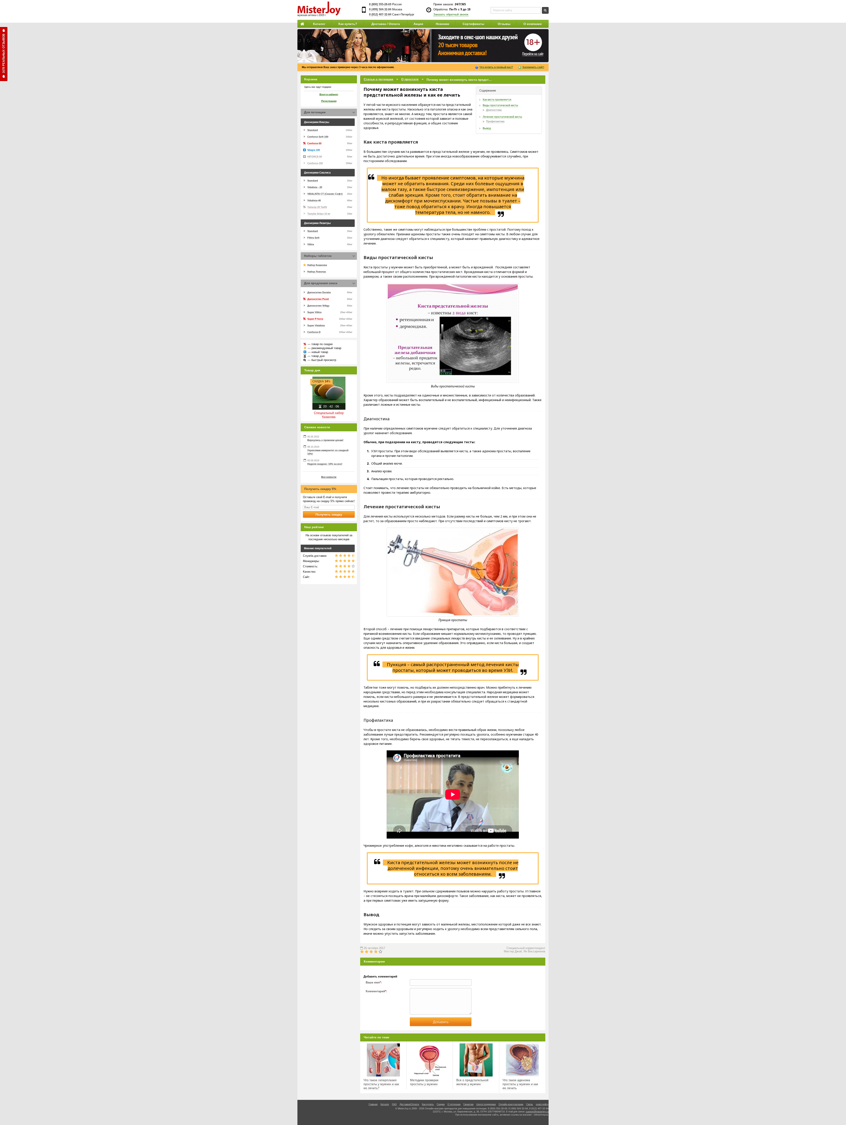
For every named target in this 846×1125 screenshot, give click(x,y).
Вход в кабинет (328, 94)
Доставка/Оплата (409, 1104)
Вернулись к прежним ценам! (325, 440)
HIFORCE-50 (314, 156)
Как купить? (347, 24)
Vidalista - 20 (314, 187)
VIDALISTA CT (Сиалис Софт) (325, 193)
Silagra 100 (313, 150)
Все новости (328, 477)
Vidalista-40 (314, 200)
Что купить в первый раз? (496, 67)
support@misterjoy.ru (537, 1111)
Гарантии (468, 1104)
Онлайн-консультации (511, 1104)
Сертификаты (473, 24)
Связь (529, 1104)
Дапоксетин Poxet (318, 299)
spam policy (542, 1104)
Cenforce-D (314, 332)
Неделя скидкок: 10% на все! (324, 464)
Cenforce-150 (315, 163)
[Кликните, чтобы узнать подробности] (423, 45)
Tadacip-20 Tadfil (317, 207)
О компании (532, 24)
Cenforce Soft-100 (317, 136)
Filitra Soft (313, 237)
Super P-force (315, 319)
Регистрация (328, 101)
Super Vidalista (316, 325)
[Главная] (302, 24)
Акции (418, 24)
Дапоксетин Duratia (319, 292)
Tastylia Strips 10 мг (318, 213)
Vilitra (310, 244)
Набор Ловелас (316, 271)
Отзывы (504, 24)
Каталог (319, 24)
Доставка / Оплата (385, 24)
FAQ (394, 1104)
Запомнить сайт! (533, 67)
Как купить (428, 1104)
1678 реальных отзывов (3, 53)
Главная (373, 1104)
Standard (312, 130)
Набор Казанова (317, 265)
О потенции (453, 1104)
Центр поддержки (486, 1104)
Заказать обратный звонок (450, 14)
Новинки (442, 24)
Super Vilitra (314, 312)
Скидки (441, 1104)
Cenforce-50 (314, 143)
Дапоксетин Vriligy (318, 305)
